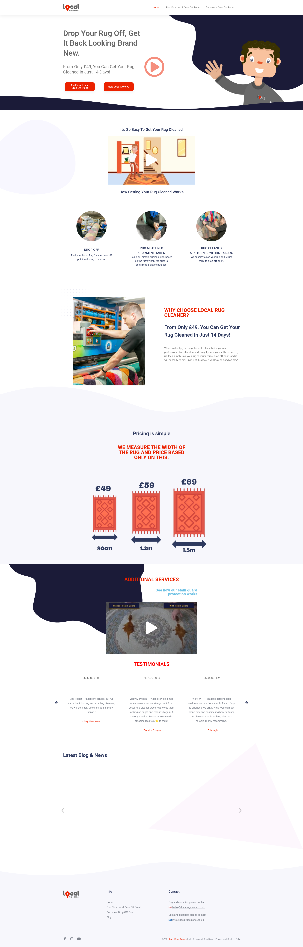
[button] (122, 91)
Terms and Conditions (203, 939)
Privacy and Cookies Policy (228, 939)
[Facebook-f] (65, 939)
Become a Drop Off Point (220, 7)
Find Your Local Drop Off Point (183, 7)
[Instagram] (72, 939)
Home (156, 7)
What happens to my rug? (84, 811)
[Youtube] (79, 939)
